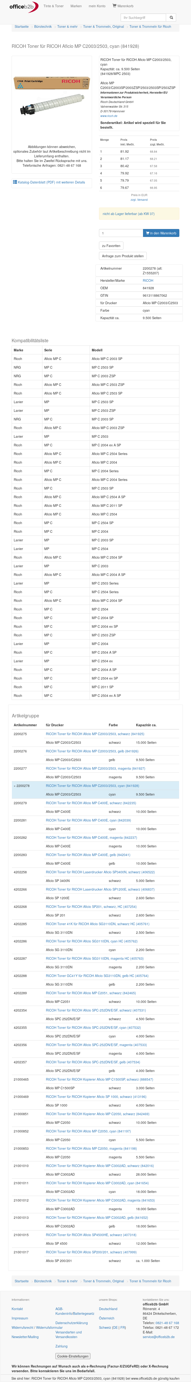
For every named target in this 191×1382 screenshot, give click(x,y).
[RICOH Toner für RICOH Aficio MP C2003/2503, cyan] (52, 96)
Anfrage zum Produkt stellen (123, 256)
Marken (76, 6)
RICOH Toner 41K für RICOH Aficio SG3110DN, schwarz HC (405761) (98, 923)
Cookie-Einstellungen (73, 1356)
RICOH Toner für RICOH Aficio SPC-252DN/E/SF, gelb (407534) (93, 1062)
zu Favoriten (111, 245)
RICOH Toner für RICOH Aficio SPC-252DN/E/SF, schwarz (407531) (96, 1010)
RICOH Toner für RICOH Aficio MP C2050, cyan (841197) (88, 1131)
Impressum (20, 1318)
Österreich (106, 1318)
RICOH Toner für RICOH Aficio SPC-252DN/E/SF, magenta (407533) (96, 1044)
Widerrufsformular (49, 1327)
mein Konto (97, 6)
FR (122, 1327)
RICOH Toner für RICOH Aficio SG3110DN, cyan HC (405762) (92, 941)
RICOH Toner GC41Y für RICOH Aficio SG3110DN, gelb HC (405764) (97, 975)
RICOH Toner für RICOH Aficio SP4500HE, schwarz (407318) (91, 1234)
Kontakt (17, 1308)
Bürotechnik (43, 26)
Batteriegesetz (83, 1313)
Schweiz (105, 1327)
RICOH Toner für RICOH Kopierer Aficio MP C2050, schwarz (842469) (98, 1113)
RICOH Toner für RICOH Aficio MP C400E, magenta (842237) (91, 837)
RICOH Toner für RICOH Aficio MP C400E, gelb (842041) (88, 854)
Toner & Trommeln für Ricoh (150, 26)
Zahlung (61, 1346)
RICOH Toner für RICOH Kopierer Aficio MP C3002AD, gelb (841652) (97, 1217)
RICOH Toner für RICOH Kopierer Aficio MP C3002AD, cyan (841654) (97, 1183)
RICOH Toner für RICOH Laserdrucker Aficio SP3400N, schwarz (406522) (100, 872)
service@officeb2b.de (159, 1336)
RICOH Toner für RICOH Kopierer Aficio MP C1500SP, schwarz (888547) (99, 1079)
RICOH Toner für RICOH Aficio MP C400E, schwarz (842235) (91, 802)
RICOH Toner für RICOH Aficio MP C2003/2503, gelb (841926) (92, 751)
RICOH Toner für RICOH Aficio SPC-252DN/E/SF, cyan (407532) (93, 1027)
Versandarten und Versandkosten (68, 1334)
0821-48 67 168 (167, 1322)
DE (115, 1327)
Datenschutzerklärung (71, 1322)
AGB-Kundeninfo (63, 1311)
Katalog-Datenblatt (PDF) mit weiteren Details (51, 182)
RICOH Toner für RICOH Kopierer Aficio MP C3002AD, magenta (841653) (100, 1200)
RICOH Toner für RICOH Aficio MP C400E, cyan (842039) (88, 820)
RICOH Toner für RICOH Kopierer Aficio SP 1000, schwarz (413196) (96, 1096)
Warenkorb (124, 6)
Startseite (22, 26)
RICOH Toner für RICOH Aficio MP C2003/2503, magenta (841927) (95, 768)
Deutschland (108, 1308)
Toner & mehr (67, 26)
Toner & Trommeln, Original (103, 26)
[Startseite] (24, 6)
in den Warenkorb (162, 233)
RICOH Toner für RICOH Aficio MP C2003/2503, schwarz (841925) (95, 733)
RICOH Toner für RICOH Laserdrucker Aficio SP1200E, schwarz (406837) (100, 889)
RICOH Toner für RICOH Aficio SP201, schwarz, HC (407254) (91, 906)
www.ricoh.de (108, 116)
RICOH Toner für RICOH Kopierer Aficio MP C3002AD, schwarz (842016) (100, 1165)
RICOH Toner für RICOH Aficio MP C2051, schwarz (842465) (91, 993)
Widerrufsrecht (22, 1327)
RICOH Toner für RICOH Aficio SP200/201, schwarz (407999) (91, 1252)
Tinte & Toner (54, 6)
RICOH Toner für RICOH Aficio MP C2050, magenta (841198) (91, 1148)
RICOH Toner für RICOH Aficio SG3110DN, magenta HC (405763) (95, 958)
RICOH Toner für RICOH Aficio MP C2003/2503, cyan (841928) (92, 785)
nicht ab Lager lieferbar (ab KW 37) (129, 213)
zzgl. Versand (139, 199)
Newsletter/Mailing (25, 1336)
